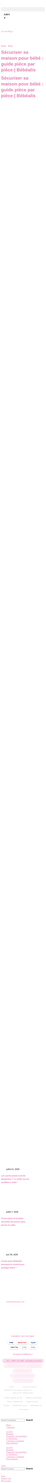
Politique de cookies (32, 1401)
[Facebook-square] (11, 1315)
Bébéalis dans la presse (20, 1405)
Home (3, 46)
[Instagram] (25, 1315)
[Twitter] (4, 1315)
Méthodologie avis (36, 1405)
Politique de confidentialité (34, 1398)
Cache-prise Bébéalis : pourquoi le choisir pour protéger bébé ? (12, 1264)
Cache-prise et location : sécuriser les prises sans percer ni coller (13, 1221)
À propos (6, 1405)
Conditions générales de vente (13, 1398)
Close (3, 1466)
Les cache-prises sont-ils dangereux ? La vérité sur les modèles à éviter (15, 1179)
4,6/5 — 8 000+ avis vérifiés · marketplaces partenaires (24, 1361)
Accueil (4, 31)
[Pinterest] (18, 1315)
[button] (23, 9)
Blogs (10, 31)
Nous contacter (23, 1409)
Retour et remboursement (14, 1401)
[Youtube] (32, 1315)
